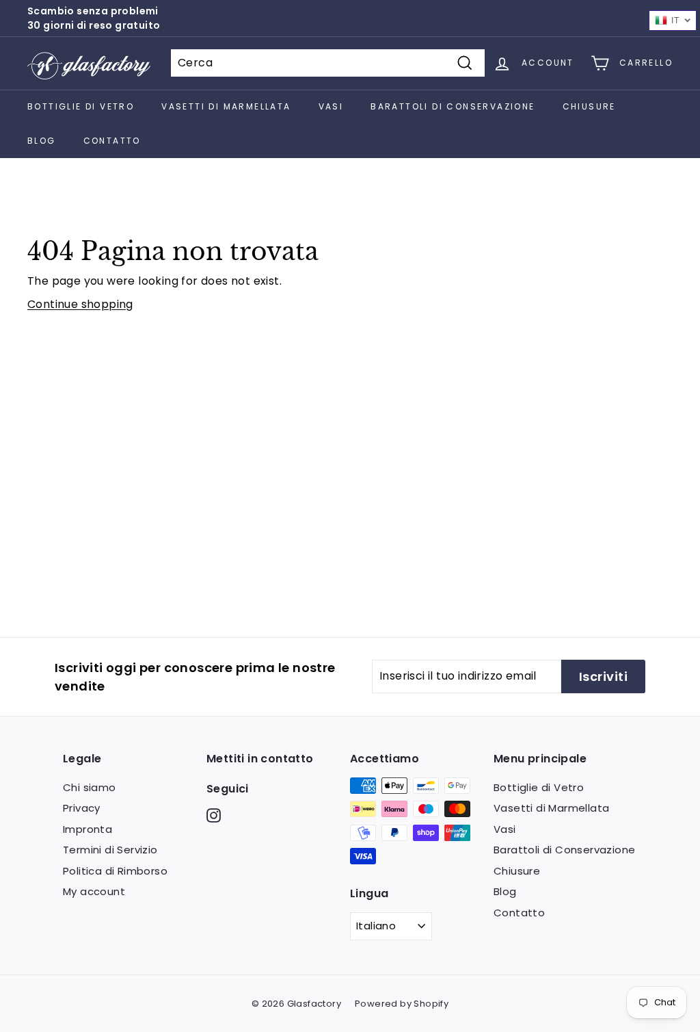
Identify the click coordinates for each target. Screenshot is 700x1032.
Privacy (81, 808)
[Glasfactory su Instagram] (213, 815)
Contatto (112, 140)
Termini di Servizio (110, 849)
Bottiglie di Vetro (80, 106)
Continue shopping (80, 304)
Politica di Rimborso (115, 871)
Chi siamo (89, 787)
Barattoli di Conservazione (453, 106)
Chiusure (589, 106)
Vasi (331, 106)
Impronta (87, 829)
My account (94, 891)
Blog (41, 140)
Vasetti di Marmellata (226, 106)
